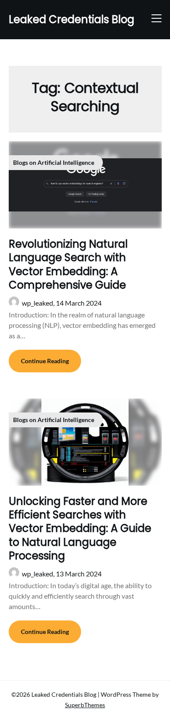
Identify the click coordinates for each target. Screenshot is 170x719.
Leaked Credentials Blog (71, 19)
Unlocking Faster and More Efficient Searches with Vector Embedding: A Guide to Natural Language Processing (80, 528)
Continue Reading (45, 361)
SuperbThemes (85, 705)
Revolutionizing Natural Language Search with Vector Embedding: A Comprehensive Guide (68, 264)
